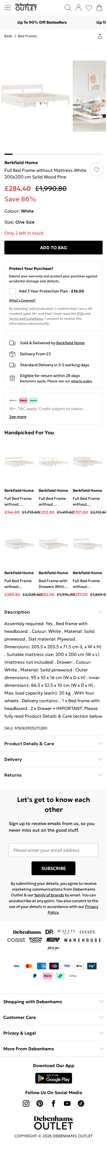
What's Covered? (22, 300)
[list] (53, 99)
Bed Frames (27, 36)
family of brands (49, 895)
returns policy (81, 381)
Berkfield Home (21, 162)
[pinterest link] (39, 1103)
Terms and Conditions (26, 318)
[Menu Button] (7, 7)
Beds (8, 36)
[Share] (100, 36)
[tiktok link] (81, 1103)
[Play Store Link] (53, 1078)
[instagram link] (26, 1103)
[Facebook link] (53, 1103)
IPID (80, 313)
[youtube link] (67, 1103)
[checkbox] (53, 291)
